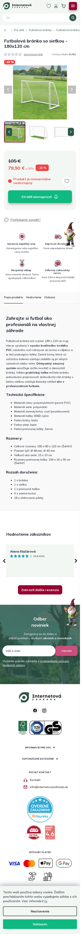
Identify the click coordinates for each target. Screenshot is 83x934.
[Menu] (73, 6)
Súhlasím (40, 924)
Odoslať (67, 650)
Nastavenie (40, 911)
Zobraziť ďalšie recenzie (40, 590)
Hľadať (72, 18)
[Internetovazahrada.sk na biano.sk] (50, 834)
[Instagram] (44, 710)
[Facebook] (35, 710)
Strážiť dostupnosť (37, 197)
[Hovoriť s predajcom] (22, 219)
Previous (4, 561)
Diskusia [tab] (50, 297)
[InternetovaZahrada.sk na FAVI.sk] (34, 834)
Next (76, 561)
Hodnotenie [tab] (33, 297)
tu (45, 901)
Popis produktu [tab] (13, 297)
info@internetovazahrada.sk (49, 787)
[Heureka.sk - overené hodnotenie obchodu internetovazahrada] (40, 809)
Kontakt (35, 780)
